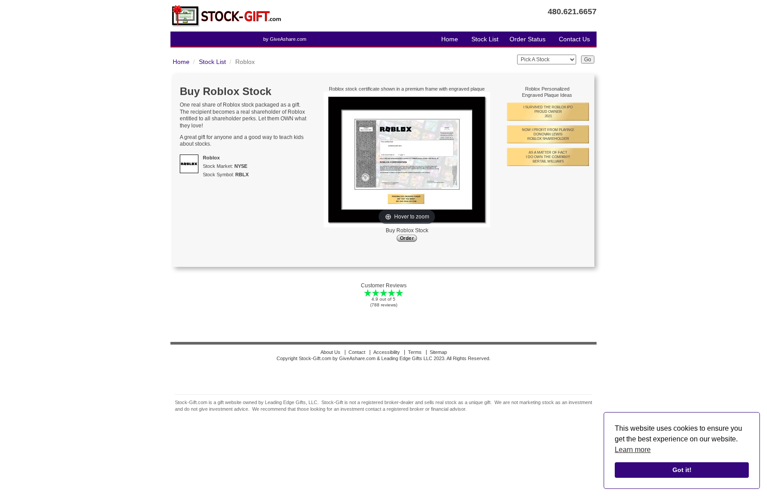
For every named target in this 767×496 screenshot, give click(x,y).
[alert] (682, 450)
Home (449, 39)
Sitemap (438, 352)
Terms (415, 352)
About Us (330, 352)
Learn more (633, 449)
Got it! (682, 469)
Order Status (528, 39)
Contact (356, 352)
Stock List (484, 39)
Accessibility (386, 352)
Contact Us (574, 39)
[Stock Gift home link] (225, 15)
